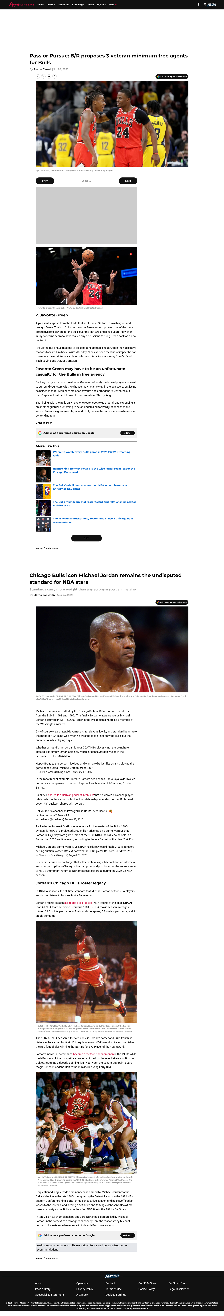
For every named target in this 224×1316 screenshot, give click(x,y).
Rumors (51, 4)
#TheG (84, 767)
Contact (110, 1283)
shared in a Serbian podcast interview (71, 795)
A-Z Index (82, 1294)
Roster (90, 4)
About (38, 1283)
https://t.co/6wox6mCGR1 (79, 851)
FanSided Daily (178, 1283)
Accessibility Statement (49, 1294)
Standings (78, 4)
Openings (82, 1283)
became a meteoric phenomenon (93, 1054)
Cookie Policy (146, 1289)
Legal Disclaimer (179, 1289)
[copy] (54, 76)
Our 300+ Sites (147, 1283)
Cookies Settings (115, 1294)
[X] (205, 4)
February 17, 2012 (82, 772)
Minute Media (19, 1303)
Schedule (64, 4)
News (40, 4)
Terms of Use (113, 1289)
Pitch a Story (42, 1289)
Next (128, 180)
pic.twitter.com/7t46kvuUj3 (52, 815)
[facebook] (198, 4)
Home (39, 548)
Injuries (101, 4)
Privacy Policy (84, 1289)
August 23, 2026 (74, 819)
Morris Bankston (44, 595)
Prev (45, 180)
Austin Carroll (42, 69)
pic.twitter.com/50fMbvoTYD (114, 851)
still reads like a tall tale (78, 902)
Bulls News (52, 548)
